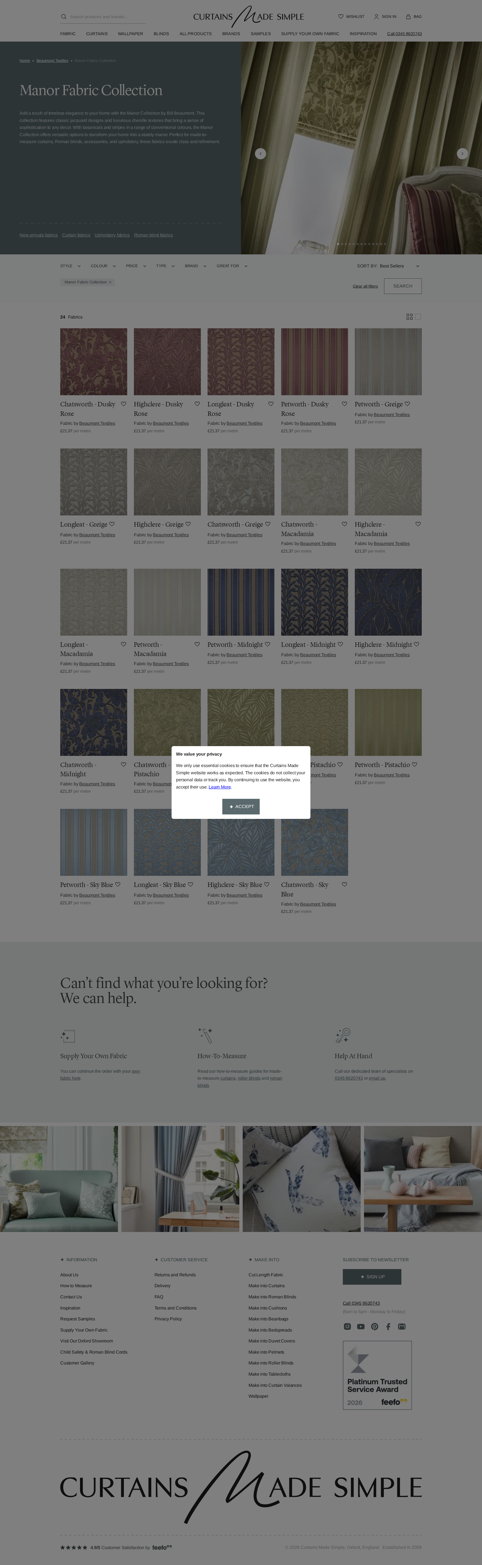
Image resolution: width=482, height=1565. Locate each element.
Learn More (220, 787)
